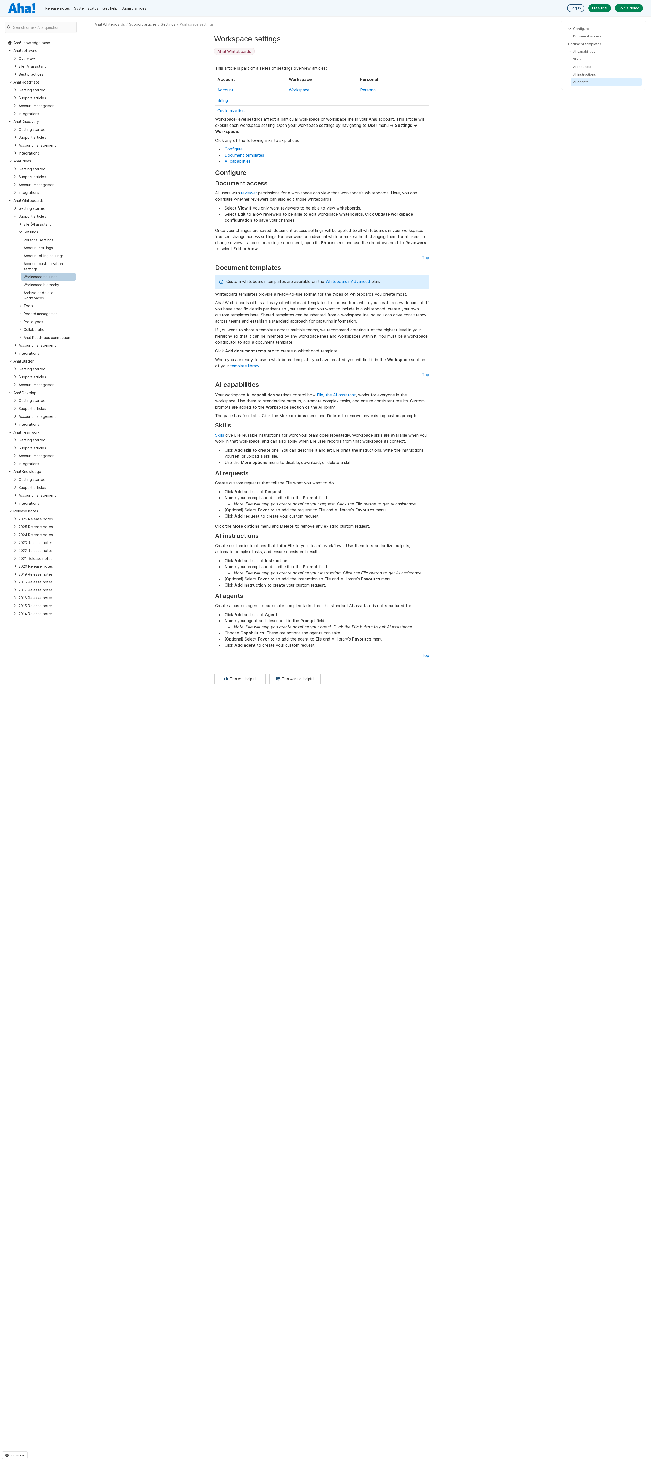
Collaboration (35, 329)
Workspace (299, 89)
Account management (37, 106)
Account (225, 89)
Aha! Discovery (26, 121)
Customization (231, 110)
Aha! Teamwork (26, 432)
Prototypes (33, 321)
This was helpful (242, 678)
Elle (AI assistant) (33, 66)
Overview (27, 58)
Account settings (38, 248)
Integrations (29, 114)
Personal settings (38, 240)
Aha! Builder (23, 361)
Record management (41, 314)
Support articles (143, 24)
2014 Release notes (36, 613)
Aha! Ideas (22, 161)
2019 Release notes (36, 574)
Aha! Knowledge (27, 471)
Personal (368, 89)
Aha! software (25, 50)
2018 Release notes (36, 582)
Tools (28, 306)
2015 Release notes (36, 606)
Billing (222, 100)
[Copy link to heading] (248, 173)
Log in (576, 8)
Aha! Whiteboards (110, 24)
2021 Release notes (35, 558)
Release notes (57, 8)
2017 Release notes (36, 590)
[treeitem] (48, 277)
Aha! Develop (24, 393)
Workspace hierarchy (41, 285)
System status (86, 8)
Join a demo (628, 8)
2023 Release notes (36, 542)
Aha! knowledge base (31, 42)
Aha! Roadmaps (26, 82)
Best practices (31, 74)
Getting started (32, 90)
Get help (109, 8)
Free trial (599, 8)
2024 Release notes (36, 535)
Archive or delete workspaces (38, 295)
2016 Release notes (36, 598)
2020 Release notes (36, 566)
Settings (168, 24)
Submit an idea (134, 8)
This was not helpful (297, 678)
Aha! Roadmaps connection (47, 337)
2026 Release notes (36, 519)
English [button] (15, 1455)
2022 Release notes (36, 550)
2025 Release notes (36, 527)
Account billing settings (44, 256)
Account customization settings (43, 266)
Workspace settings (40, 277)
